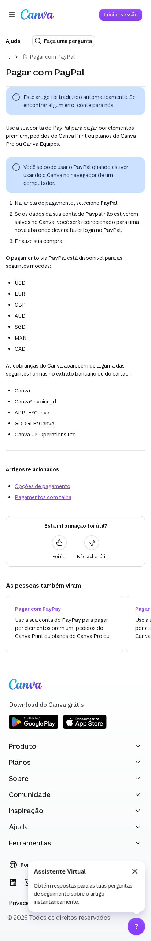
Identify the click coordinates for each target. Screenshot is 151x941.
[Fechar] (135, 871)
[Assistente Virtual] (136, 926)
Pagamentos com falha (43, 497)
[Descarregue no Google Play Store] (33, 728)
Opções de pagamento (42, 486)
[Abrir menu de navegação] (12, 15)
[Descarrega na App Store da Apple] (85, 728)
